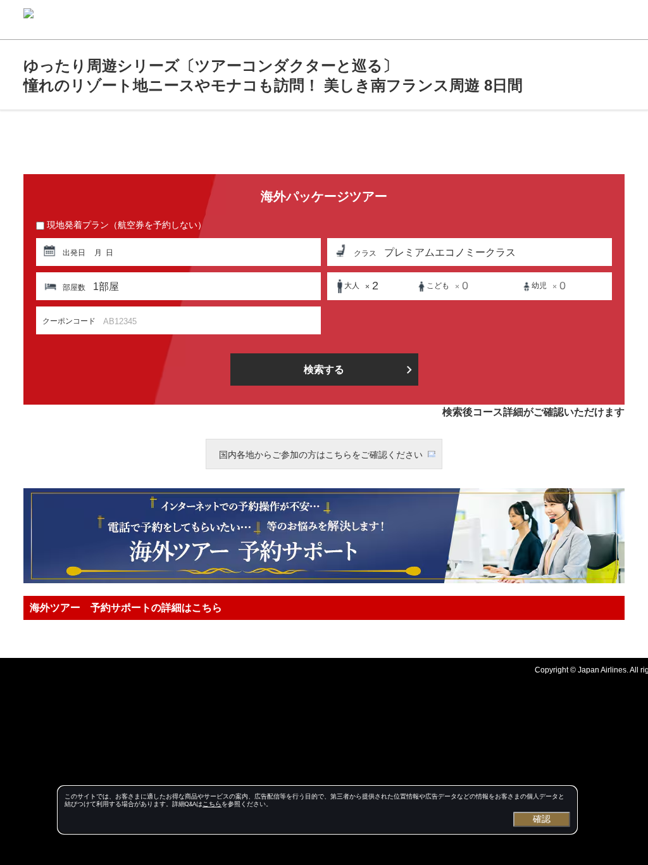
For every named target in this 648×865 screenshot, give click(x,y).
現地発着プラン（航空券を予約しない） (126, 225)
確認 (542, 819)
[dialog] (317, 809)
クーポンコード (69, 321)
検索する (324, 369)
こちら (211, 803)
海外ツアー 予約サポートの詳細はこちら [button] (126, 607)
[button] (178, 252)
